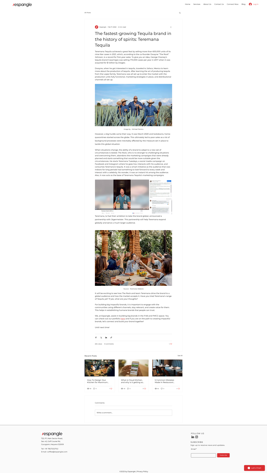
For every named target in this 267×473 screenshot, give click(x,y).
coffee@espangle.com (57, 452)
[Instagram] (196, 437)
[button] (180, 13)
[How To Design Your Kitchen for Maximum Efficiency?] (100, 368)
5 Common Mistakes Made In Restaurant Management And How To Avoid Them (167, 381)
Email (193, 449)
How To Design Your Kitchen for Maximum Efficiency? (97, 381)
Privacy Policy (142, 471)
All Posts (87, 13)
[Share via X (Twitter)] (101, 337)
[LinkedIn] (193, 437)
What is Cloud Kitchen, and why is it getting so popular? (132, 381)
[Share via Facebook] (96, 337)
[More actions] (171, 27)
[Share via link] (111, 337)
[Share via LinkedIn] (106, 337)
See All (180, 356)
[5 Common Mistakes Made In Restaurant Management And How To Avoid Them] (167, 368)
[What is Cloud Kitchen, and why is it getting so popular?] (133, 368)
